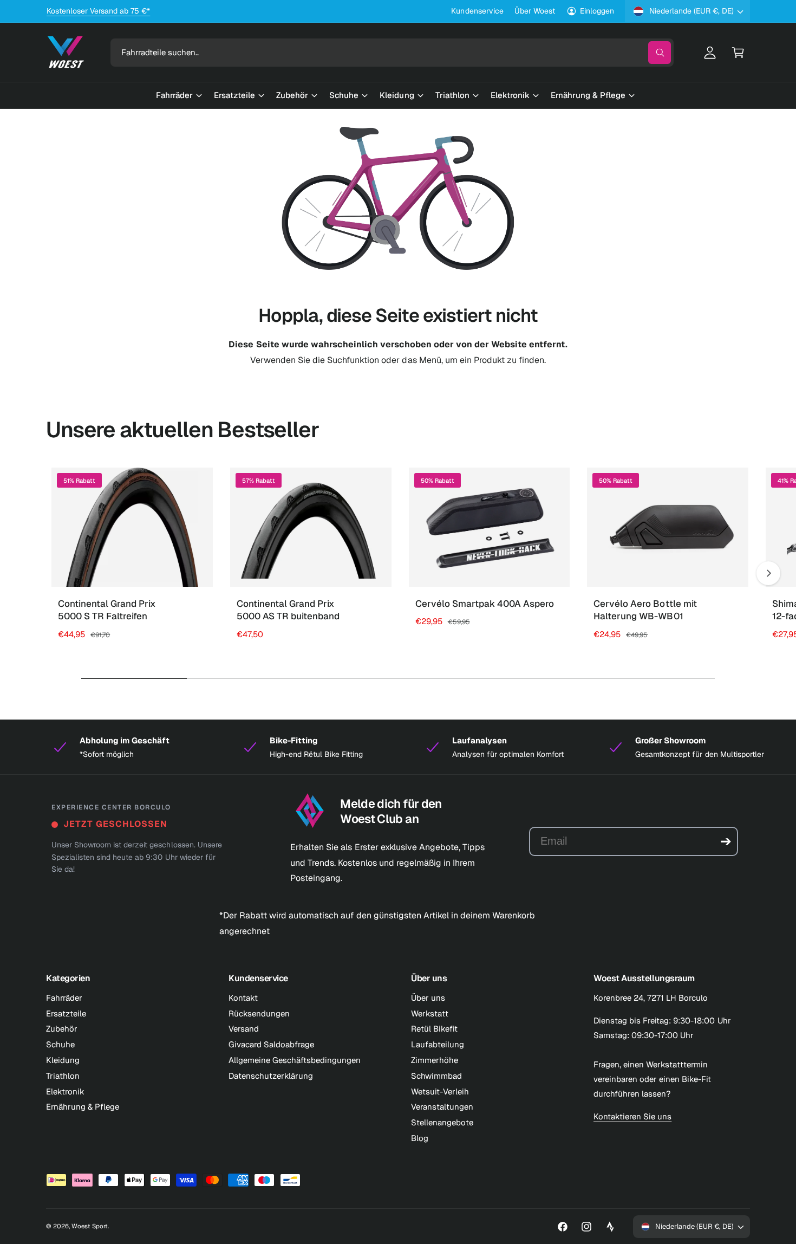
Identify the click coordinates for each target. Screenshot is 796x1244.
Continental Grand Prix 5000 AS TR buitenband (288, 610)
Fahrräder (64, 998)
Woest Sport (89, 1226)
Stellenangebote (442, 1122)
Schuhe (60, 1044)
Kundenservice (477, 11)
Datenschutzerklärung (271, 1076)
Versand (244, 1028)
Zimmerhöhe (434, 1060)
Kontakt (243, 998)
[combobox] (392, 52)
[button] (738, 52)
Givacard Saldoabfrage (271, 1044)
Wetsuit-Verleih (440, 1091)
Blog (419, 1138)
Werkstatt (429, 1013)
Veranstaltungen (442, 1107)
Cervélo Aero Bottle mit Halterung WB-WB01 (644, 610)
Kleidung (63, 1060)
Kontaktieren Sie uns (632, 1116)
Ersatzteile (66, 1013)
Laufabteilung (437, 1044)
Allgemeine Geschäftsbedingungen (295, 1060)
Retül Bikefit (434, 1028)
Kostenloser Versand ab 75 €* (98, 11)
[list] (398, 747)
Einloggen (597, 11)
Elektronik (65, 1091)
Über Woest (534, 11)
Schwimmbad (436, 1076)
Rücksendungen (259, 1013)
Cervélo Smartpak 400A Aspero (484, 604)
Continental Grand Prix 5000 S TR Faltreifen (106, 610)
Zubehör (61, 1028)
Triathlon (63, 1076)
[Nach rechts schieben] (768, 573)
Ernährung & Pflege (82, 1107)
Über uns (428, 998)
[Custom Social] (610, 1227)
